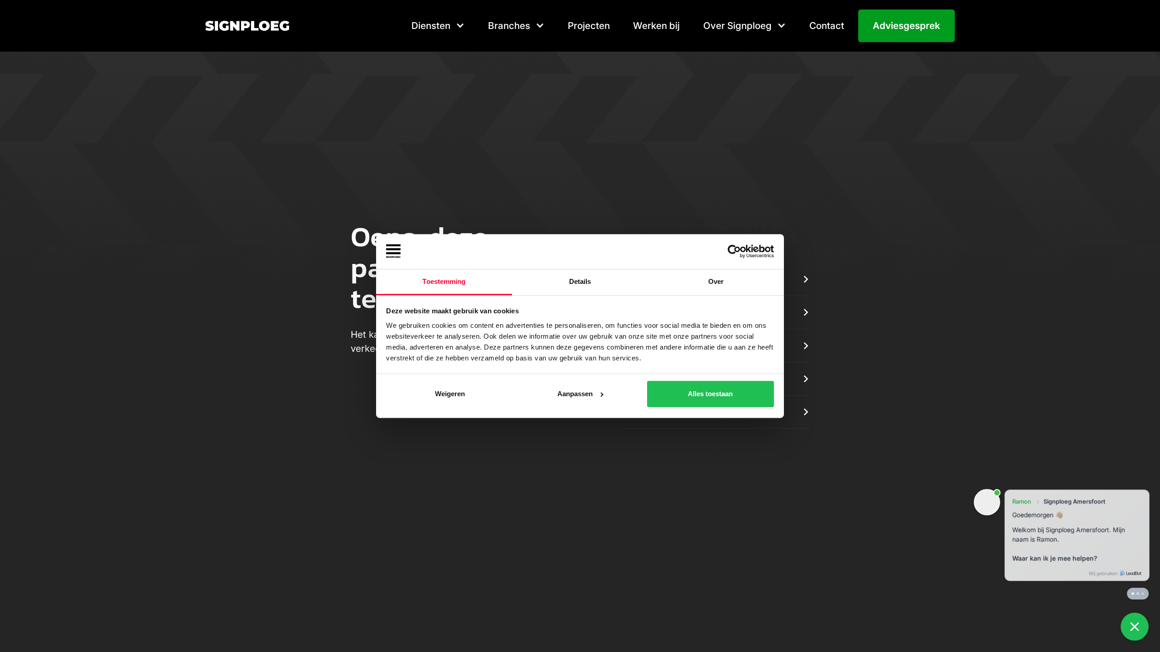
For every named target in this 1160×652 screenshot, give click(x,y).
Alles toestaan (710, 394)
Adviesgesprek (906, 25)
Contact (826, 25)
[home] (247, 26)
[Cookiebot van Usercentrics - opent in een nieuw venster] (734, 252)
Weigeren (450, 394)
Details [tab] (580, 281)
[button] (438, 26)
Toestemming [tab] (443, 281)
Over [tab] (716, 281)
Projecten (589, 25)
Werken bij (656, 25)
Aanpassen (575, 394)
